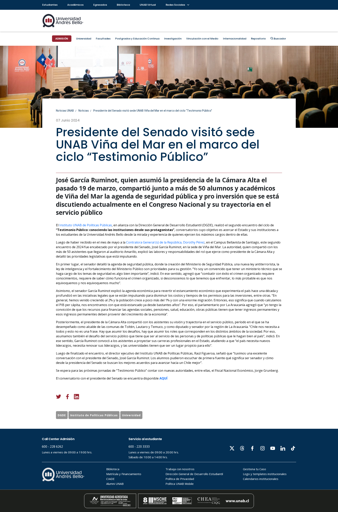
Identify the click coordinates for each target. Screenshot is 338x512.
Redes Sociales (176, 5)
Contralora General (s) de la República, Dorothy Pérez (165, 242)
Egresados (100, 5)
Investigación (173, 38)
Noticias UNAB (65, 110)
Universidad (83, 38)
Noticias (83, 110)
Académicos (75, 5)
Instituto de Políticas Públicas (94, 415)
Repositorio (258, 38)
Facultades (103, 38)
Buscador (279, 38)
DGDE (62, 415)
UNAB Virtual (148, 5)
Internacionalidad (234, 38)
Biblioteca (123, 5)
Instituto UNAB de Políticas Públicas (85, 225)
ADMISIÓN (61, 38)
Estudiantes (50, 5)
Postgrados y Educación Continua (137, 38)
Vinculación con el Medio (202, 38)
